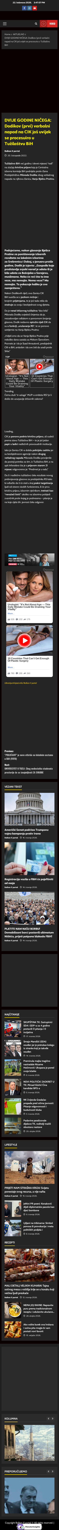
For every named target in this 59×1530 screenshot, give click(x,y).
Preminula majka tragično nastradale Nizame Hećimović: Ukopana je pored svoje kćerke (13, 1067)
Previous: (29, 754)
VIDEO (52, 23)
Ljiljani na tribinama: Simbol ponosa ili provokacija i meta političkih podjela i (13, 1228)
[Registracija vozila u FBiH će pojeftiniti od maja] (29, 858)
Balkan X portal (12, 151)
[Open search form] (36, 24)
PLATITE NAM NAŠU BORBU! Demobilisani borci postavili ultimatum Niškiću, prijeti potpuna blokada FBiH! (29, 932)
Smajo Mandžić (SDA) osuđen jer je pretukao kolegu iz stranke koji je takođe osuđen (13, 1048)
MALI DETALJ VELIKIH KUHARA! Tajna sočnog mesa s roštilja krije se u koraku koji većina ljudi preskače (29, 1289)
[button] (5, 24)
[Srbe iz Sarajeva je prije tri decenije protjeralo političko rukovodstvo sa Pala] (29, 1457)
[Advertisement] (29, 82)
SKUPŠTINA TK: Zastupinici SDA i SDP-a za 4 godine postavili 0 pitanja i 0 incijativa (13, 1029)
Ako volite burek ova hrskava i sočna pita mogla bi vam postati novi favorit (13, 1329)
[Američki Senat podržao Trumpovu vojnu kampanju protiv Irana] (29, 809)
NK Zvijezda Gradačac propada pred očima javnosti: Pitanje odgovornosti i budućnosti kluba (13, 1106)
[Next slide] (52, 1419)
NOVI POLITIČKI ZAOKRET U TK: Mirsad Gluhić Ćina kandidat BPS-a (13, 1087)
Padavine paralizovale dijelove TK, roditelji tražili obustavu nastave (13, 1126)
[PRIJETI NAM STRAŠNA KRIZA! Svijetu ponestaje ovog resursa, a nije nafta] (29, 1167)
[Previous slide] (48, 1419)
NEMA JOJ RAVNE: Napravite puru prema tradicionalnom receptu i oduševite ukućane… (13, 1310)
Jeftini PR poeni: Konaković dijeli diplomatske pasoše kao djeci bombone (13, 1208)
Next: (29, 768)
